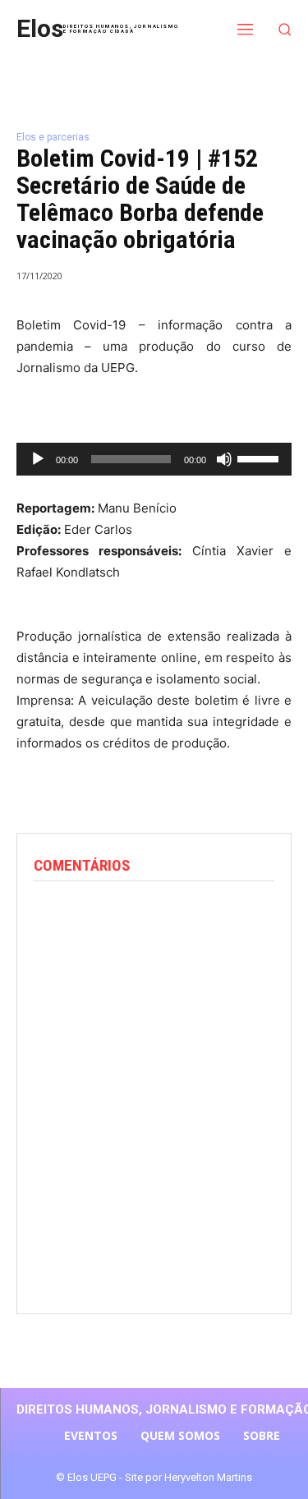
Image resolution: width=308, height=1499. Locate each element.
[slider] (260, 457)
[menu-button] (245, 29)
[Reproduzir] (38, 459)
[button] (285, 29)
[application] (154, 459)
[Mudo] (224, 459)
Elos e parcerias (53, 137)
